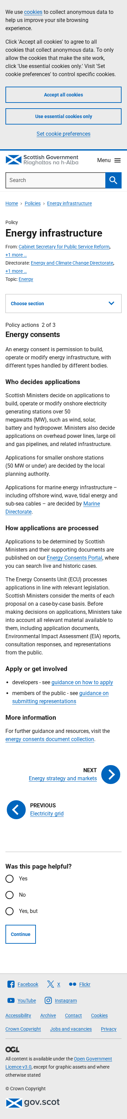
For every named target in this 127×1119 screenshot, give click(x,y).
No (22, 895)
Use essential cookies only (63, 116)
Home (11, 203)
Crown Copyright (23, 1029)
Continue (20, 934)
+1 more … (16, 255)
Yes (23, 878)
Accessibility (18, 1015)
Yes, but (28, 911)
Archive (48, 1015)
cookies (33, 12)
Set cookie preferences (63, 134)
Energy (26, 279)
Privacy (109, 1029)
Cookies (99, 1015)
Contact (73, 1015)
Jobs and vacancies (71, 1029)
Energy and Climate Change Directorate (72, 263)
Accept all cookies (63, 94)
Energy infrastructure (69, 203)
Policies (33, 203)
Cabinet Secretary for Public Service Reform (64, 246)
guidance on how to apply (82, 682)
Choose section (27, 303)
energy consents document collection (49, 739)
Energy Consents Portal (74, 558)
